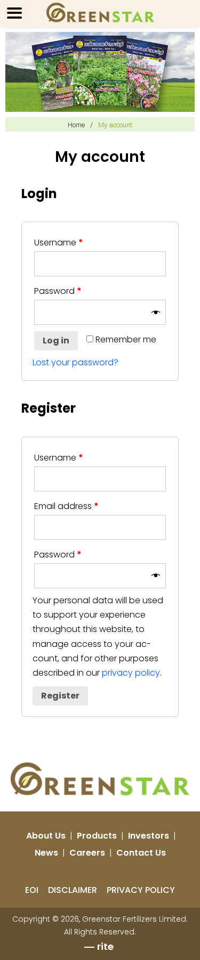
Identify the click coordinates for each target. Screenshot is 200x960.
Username (58, 242)
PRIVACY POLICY (141, 890)
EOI (31, 890)
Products (97, 836)
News (46, 853)
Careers (87, 853)
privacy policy (131, 673)
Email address (66, 506)
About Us (46, 836)
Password (58, 291)
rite (105, 946)
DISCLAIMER (72, 890)
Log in (56, 340)
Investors (148, 836)
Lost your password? (75, 362)
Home (76, 125)
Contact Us (141, 853)
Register (60, 696)
